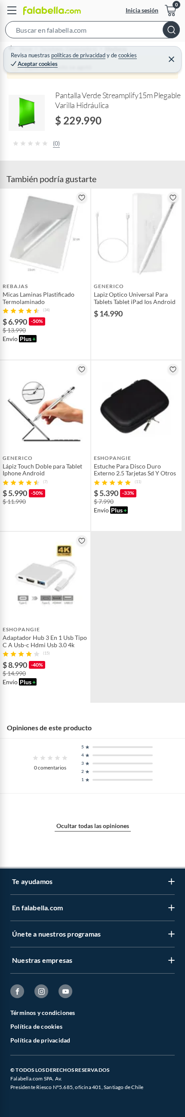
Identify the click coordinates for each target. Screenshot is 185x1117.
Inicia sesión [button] (142, 10)
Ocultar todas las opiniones (92, 825)
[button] (92, 31)
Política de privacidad (40, 1040)
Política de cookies (36, 1026)
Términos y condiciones (42, 1012)
